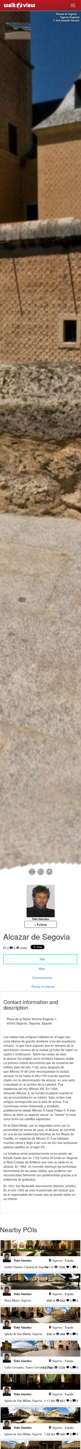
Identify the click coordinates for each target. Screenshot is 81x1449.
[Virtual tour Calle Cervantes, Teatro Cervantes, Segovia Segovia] (40, 1349)
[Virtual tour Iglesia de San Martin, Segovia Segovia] (40, 1315)
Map (42, 968)
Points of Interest (43, 986)
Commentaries (42, 978)
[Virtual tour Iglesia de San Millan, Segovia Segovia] (40, 1382)
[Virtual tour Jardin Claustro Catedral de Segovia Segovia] (40, 1248)
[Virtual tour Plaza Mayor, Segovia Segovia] (40, 1282)
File (42, 959)
